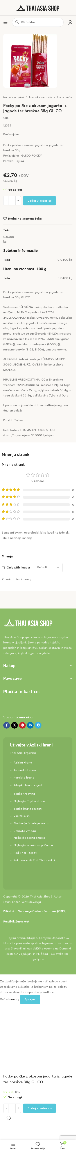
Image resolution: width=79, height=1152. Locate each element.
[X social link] (14, 725)
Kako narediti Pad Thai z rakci (34, 860)
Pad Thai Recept (25, 852)
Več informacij (10, 999)
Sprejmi (30, 999)
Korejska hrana (24, 777)
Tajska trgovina (24, 793)
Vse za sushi (22, 815)
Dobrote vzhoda (25, 830)
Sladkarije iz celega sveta (31, 823)
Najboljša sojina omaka (29, 837)
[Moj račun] (70, 22)
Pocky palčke (64, 97)
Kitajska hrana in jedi (28, 785)
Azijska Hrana (23, 762)
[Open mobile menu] (5, 22)
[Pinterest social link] (22, 725)
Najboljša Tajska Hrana (29, 801)
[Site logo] (38, 7)
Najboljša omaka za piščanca (33, 845)
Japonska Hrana (25, 770)
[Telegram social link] (38, 725)
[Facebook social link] (6, 725)
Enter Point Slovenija (26, 901)
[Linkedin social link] (30, 725)
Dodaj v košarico (39, 200)
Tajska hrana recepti (28, 808)
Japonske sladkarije (40, 97)
